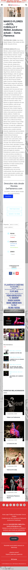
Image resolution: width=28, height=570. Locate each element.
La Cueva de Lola (12, 443)
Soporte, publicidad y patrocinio (14, 554)
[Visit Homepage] (14, 5)
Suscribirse (8, 196)
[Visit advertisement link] (14, 1)
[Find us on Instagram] (14, 505)
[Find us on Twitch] (21, 505)
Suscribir (14, 538)
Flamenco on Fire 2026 (16, 352)
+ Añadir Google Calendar (14, 208)
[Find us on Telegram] (24, 505)
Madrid (13, 254)
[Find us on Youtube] (17, 505)
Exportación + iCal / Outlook (14, 213)
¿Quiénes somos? (14, 552)
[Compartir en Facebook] (10, 273)
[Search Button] (26, 5)
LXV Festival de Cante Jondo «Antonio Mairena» (16, 367)
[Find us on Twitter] (7, 505)
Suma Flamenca (8, 227)
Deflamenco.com (8, 563)
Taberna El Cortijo (12, 469)
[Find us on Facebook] (4, 505)
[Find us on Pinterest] (10, 505)
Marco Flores (14, 224)
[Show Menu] (2, 5)
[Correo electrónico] (17, 273)
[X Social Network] (13, 273)
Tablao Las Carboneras (13, 417)
